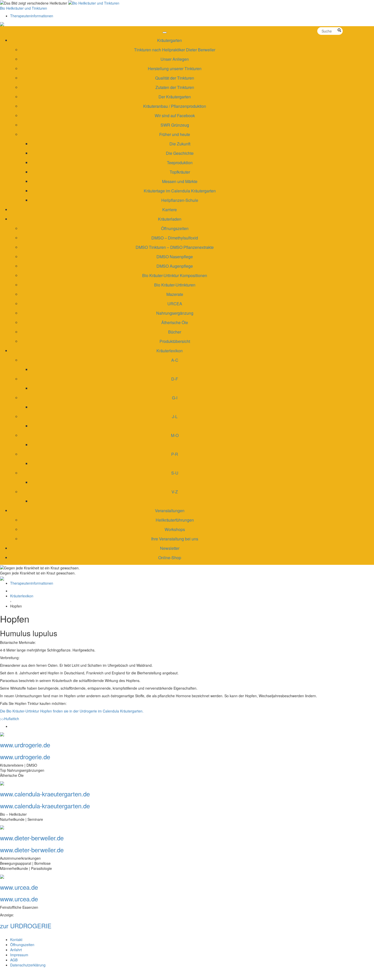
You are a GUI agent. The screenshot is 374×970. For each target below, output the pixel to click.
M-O (175, 435)
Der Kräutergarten (175, 97)
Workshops (175, 529)
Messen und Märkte (179, 181)
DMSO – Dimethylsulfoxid (174, 238)
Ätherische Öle (174, 322)
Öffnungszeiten (175, 228)
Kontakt (16, 939)
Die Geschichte (180, 153)
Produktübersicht (175, 341)
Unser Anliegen (175, 59)
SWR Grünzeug (175, 125)
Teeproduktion (180, 162)
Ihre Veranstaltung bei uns (174, 539)
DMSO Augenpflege (174, 266)
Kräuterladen (169, 219)
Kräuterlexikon (169, 351)
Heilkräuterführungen (175, 520)
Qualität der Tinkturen (174, 78)
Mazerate (174, 294)
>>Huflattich (9, 718)
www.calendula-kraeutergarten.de (45, 793)
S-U (174, 473)
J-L (175, 416)
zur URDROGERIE (25, 925)
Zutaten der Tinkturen (174, 87)
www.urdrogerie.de (25, 744)
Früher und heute (174, 134)
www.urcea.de (19, 887)
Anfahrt (16, 949)
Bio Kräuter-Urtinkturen (174, 285)
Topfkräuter (180, 172)
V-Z (174, 492)
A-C (174, 360)
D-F (174, 379)
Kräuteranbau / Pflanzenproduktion (174, 106)
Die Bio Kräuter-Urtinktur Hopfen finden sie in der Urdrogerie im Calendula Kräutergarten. (71, 711)
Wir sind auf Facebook (175, 115)
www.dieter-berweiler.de (32, 837)
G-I (174, 398)
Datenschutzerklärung (28, 964)
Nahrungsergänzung (174, 313)
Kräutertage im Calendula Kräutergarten (180, 191)
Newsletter (169, 548)
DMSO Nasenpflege (174, 257)
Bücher (174, 332)
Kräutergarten (169, 40)
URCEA (174, 304)
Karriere (169, 210)
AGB (14, 959)
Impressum (19, 954)
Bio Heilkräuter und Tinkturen (23, 8)
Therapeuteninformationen (31, 15)
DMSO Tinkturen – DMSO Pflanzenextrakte (175, 247)
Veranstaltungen (169, 510)
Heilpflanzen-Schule (179, 200)
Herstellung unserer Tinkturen (175, 68)
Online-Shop (169, 557)
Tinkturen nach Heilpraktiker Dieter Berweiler (174, 50)
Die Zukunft (179, 144)
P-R (174, 454)
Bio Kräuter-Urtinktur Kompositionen (174, 275)
